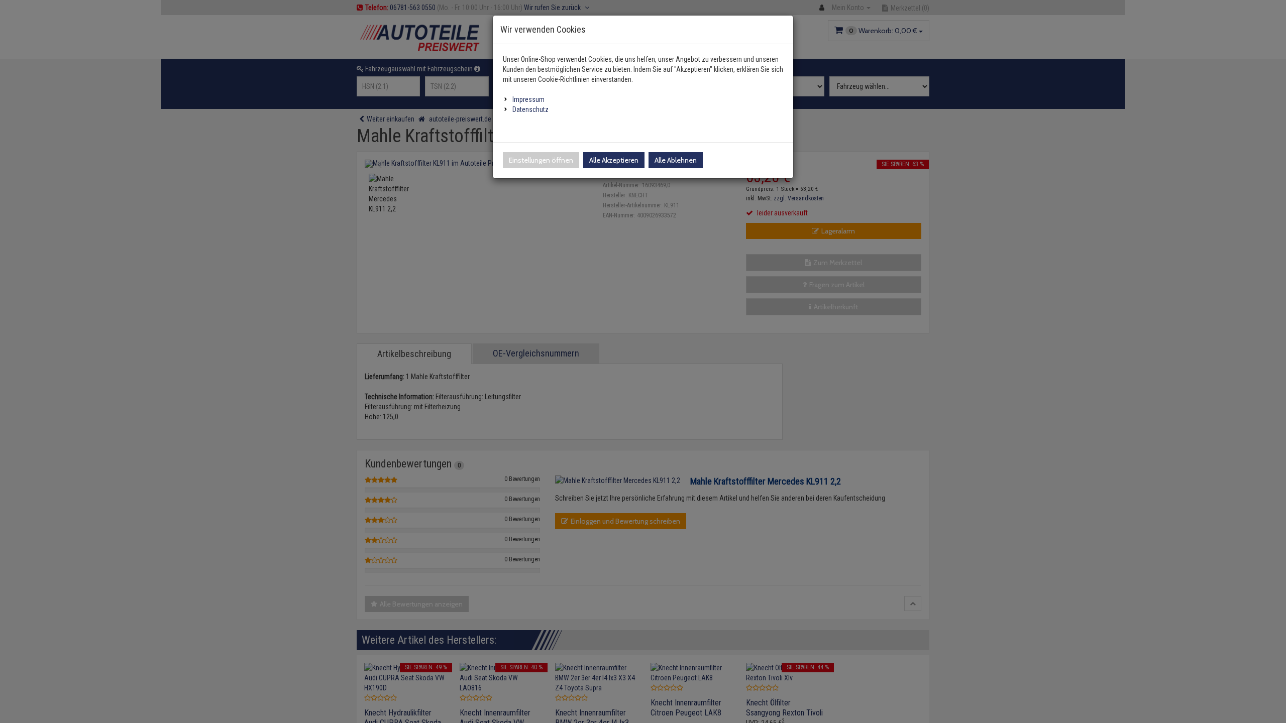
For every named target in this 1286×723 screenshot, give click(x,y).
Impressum (528, 99)
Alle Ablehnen (676, 160)
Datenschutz (530, 109)
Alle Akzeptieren (613, 160)
